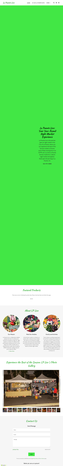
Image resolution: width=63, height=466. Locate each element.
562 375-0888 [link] (47, 164)
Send (31, 454)
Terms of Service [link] (41, 458)
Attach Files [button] (16, 449)
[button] (49, 3)
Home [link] (28, 2)
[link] (8, 3)
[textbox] (31, 430)
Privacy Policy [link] (35, 458)
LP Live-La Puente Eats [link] (38, 2)
